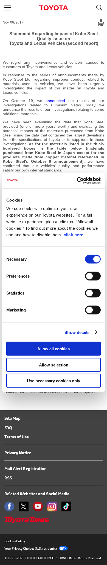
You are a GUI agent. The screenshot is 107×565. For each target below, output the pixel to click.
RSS (8, 478)
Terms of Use (16, 437)
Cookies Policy (14, 541)
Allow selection (53, 364)
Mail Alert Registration (25, 468)
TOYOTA (53, 7)
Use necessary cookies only (53, 380)
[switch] (93, 276)
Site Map (12, 418)
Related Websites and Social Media (36, 494)
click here (73, 234)
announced (55, 100)
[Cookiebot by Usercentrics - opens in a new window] (77, 180)
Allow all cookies (53, 348)
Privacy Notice (17, 453)
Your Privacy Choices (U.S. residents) (30, 548)
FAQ (8, 427)
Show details (76, 332)
